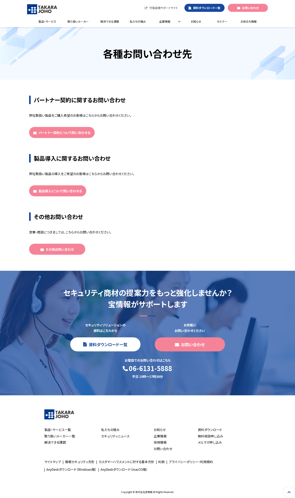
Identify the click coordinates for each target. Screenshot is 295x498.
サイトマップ (52, 461)
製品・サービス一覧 (57, 429)
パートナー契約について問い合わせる (65, 132)
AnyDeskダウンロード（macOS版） (124, 469)
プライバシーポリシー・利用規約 (191, 461)
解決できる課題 (109, 21)
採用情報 (160, 442)
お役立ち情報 (248, 21)
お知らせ (196, 21)
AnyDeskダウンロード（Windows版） (71, 469)
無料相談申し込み (210, 436)
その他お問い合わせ (60, 249)
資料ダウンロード (210, 429)
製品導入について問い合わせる (60, 191)
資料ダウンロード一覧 (206, 8)
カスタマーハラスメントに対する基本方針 (126, 461)
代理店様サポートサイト (163, 8)
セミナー (222, 21)
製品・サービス (47, 21)
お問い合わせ (250, 8)
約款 (161, 461)
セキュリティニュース (115, 436)
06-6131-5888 (150, 368)
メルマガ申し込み (210, 442)
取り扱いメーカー (78, 21)
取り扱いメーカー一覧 (59, 436)
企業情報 (164, 21)
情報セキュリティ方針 (80, 461)
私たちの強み (138, 21)
